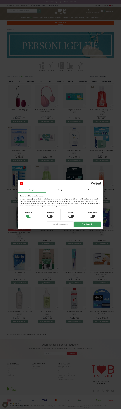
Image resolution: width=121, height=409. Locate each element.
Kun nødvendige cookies (60, 224)
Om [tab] (89, 190)
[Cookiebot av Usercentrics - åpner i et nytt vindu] (92, 183)
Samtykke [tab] (32, 190)
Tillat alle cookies (87, 224)
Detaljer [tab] (60, 190)
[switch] (50, 216)
